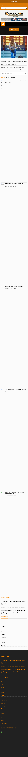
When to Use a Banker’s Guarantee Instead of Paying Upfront (12, 604)
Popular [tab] (3, 77)
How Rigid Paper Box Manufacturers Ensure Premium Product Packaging (13, 613)
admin (3, 64)
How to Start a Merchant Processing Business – (16, 80)
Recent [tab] (7, 77)
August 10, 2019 (10, 64)
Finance (2, 631)
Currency (3, 626)
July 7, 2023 (8, 82)
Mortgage (3, 645)
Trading (2, 648)
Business (3, 621)
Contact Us (3, 717)
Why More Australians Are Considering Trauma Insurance (13, 610)
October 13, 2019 (9, 495)
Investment (3, 637)
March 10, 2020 (9, 186)
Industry (3, 634)
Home (11, 32)
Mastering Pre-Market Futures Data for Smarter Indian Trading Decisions (13, 607)
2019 (14, 32)
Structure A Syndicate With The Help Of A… (14, 286)
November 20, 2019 (10, 288)
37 (15, 391)
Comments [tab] (12, 77)
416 (15, 186)
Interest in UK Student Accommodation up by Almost (14, 61)
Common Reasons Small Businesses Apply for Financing (13, 601)
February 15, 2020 (9, 391)
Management (4, 639)
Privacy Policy (4, 723)
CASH (2, 623)
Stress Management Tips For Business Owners (15, 389)
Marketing (3, 642)
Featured (3, 629)
